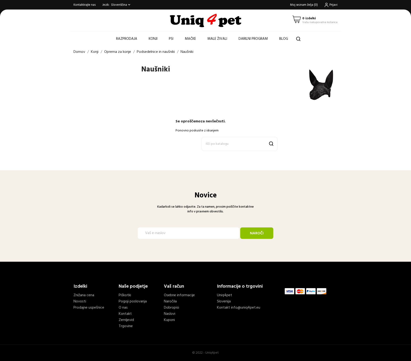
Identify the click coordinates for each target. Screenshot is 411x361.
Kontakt (125, 314)
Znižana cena (83, 295)
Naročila (170, 301)
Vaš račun (174, 286)
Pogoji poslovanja (133, 301)
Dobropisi (171, 308)
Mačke (190, 39)
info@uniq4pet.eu (245, 308)
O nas (123, 308)
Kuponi (169, 320)
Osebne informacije (179, 295)
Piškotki (125, 295)
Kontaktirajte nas (84, 4)
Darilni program (253, 39)
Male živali (217, 39)
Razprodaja (126, 39)
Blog (283, 39)
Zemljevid (126, 320)
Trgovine (126, 326)
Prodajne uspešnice (88, 308)
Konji (153, 39)
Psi (171, 39)
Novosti (79, 301)
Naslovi (169, 314)
